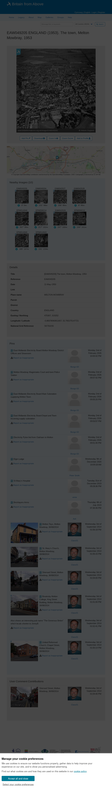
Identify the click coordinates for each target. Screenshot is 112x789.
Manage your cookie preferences (22, 758)
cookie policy (80, 771)
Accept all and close (18, 778)
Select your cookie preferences (18, 784)
